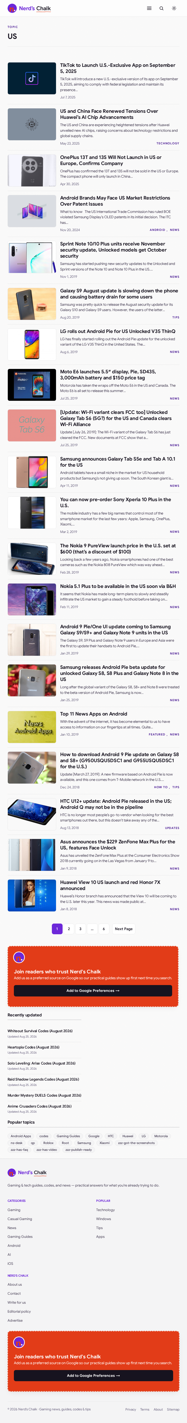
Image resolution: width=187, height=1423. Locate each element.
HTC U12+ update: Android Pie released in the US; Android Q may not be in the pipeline (116, 804)
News (174, 230)
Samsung (84, 1143)
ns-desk (16, 1143)
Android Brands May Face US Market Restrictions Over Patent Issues (115, 201)
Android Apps (21, 1136)
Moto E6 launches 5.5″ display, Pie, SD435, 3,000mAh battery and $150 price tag (108, 375)
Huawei (127, 1136)
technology (168, 143)
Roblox (48, 1143)
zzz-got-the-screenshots (136, 1143)
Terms (144, 1409)
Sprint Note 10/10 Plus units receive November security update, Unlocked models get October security (113, 250)
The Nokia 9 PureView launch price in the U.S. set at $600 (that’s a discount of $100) (118, 549)
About (158, 1409)
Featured (157, 734)
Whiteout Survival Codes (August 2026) (40, 1031)
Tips (175, 317)
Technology (105, 1210)
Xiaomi (105, 1143)
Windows (103, 1219)
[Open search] (161, 8)
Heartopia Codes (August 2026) (33, 1047)
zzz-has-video (47, 1150)
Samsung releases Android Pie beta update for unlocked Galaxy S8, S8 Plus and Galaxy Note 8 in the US (119, 673)
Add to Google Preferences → (93, 990)
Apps (100, 1236)
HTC (111, 1136)
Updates (172, 828)
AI (9, 1254)
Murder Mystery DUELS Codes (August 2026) (44, 1095)
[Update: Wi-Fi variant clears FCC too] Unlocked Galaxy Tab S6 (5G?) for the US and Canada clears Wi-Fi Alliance (116, 418)
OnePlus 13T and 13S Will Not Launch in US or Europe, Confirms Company (110, 160)
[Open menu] (149, 8)
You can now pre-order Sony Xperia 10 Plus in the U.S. (115, 503)
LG (144, 1136)
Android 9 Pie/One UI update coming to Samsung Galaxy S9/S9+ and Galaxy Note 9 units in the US (115, 630)
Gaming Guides (68, 1136)
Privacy (130, 1409)
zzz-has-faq (19, 1150)
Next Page (124, 929)
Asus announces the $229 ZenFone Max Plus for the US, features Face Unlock (117, 845)
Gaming (14, 1210)
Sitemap (173, 1409)
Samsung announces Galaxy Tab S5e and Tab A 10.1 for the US (117, 462)
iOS (10, 1263)
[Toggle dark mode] (174, 8)
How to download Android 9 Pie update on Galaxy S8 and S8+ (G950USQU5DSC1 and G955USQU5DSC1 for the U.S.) (119, 760)
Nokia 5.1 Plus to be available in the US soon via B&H (118, 586)
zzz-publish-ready (78, 1150)
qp (33, 1143)
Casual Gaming (20, 1219)
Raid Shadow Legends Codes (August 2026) (43, 1079)
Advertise (15, 1320)
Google (93, 1136)
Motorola (161, 1136)
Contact (14, 1293)
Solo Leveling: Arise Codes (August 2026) (41, 1063)
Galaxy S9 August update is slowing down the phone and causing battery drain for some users (119, 294)
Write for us (17, 1302)
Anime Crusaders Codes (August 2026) (40, 1106)
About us (15, 1284)
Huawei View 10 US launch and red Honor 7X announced (110, 885)
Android (158, 230)
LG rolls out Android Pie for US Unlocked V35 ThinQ (118, 331)
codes (43, 1136)
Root (65, 1143)
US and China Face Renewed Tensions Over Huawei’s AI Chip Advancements (109, 114)
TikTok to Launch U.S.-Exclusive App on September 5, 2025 (117, 68)
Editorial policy (19, 1311)
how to (161, 787)
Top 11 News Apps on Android (93, 714)
